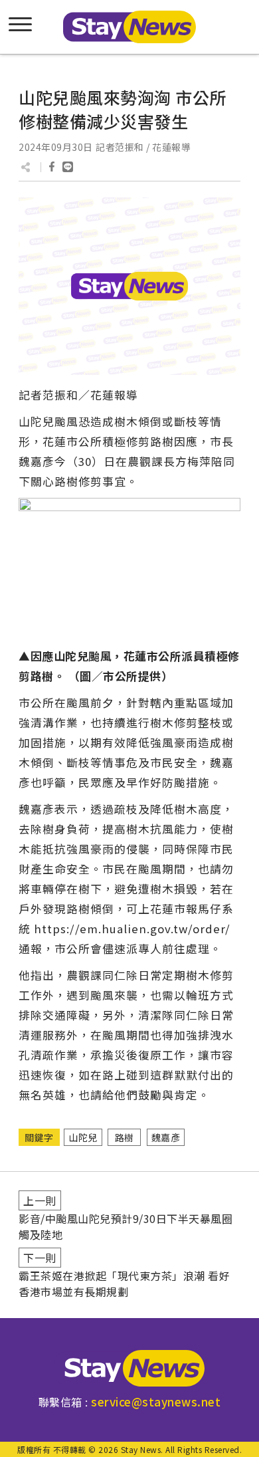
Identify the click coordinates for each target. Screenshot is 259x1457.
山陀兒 (83, 1137)
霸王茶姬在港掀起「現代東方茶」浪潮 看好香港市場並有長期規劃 (124, 1283)
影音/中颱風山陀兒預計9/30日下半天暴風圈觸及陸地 (125, 1226)
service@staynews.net (155, 1401)
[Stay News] (129, 1368)
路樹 (124, 1137)
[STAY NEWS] (129, 27)
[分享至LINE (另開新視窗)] (67, 167)
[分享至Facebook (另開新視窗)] (51, 167)
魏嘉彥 (166, 1137)
